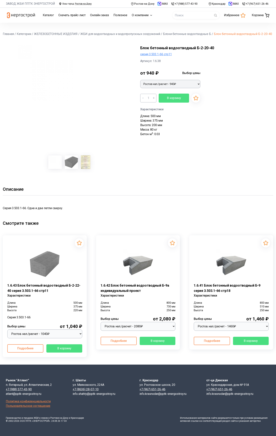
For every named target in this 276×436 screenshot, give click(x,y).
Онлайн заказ (99, 15)
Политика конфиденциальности (28, 401)
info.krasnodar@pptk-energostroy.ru (163, 394)
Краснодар (218, 3)
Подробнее (25, 348)
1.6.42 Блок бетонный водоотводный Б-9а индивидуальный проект (135, 288)
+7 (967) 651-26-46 (257, 3)
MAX (165, 3)
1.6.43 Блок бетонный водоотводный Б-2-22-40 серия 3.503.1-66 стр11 (43, 288)
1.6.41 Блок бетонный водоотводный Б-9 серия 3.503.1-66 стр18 (227, 288)
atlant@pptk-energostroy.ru (23, 394)
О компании (140, 15)
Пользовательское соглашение (28, 406)
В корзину (174, 98)
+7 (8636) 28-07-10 (86, 389)
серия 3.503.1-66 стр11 (156, 54)
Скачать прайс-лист (72, 15)
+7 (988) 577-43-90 (186, 3)
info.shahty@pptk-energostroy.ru (94, 394)
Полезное (120, 15)
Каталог (48, 15)
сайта (214, 418)
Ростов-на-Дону (144, 3)
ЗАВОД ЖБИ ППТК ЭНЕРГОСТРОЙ (30, 3)
